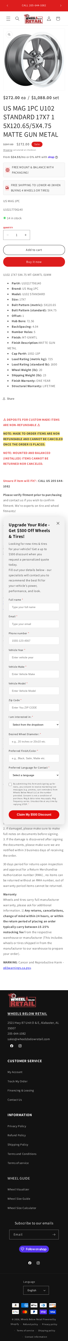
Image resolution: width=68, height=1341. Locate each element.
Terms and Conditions (22, 1154)
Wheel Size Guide (19, 1198)
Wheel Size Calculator (22, 1208)
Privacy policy (49, 1324)
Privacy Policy (17, 1126)
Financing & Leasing (21, 1090)
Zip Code (15, 700)
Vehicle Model (18, 683)
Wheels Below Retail (32, 1319)
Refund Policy (17, 1135)
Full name (16, 599)
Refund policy (30, 1324)
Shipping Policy (18, 1144)
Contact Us (15, 1099)
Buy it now (34, 262)
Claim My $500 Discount (34, 814)
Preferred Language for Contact (29, 767)
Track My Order (17, 1081)
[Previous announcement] (7, 5)
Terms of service (18, 1163)
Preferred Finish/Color (23, 751)
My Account (15, 1072)
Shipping (7, 150)
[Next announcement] (61, 5)
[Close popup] (58, 523)
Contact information (36, 1336)
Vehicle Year (17, 650)
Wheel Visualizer (18, 1189)
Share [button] (11, 398)
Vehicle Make (17, 666)
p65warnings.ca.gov (17, 968)
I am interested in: (21, 717)
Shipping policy (46, 1330)
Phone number (19, 633)
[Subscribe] (53, 1235)
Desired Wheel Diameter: (25, 734)
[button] (8, 18)
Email (13, 616)
